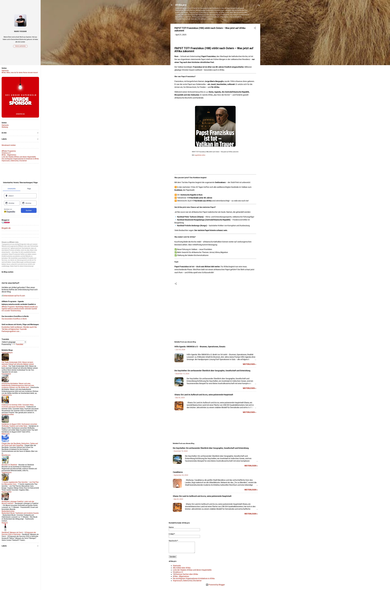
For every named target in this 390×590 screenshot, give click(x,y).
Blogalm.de (6, 228)
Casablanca (178, 472)
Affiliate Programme (9, 151)
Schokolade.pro (7, 353)
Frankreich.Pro (7, 395)
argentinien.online (200, 155)
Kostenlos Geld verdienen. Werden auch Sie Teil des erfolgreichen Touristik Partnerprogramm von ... (19, 329)
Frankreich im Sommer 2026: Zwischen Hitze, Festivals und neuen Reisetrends (18, 406)
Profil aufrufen (20, 46)
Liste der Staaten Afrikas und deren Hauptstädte (192, 570)
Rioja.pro (5, 523)
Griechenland (6, 374)
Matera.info (6, 434)
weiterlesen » (249, 364)
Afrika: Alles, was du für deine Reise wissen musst (20, 72)
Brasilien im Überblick (9, 465)
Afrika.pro (180, 4)
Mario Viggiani (20, 31)
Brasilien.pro (6, 455)
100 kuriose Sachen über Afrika (185, 574)
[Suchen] (259, 5)
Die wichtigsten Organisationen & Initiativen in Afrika (194, 578)
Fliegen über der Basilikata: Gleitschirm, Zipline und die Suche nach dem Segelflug (20, 444)
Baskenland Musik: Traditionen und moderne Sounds (20, 513)
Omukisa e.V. (178, 572)
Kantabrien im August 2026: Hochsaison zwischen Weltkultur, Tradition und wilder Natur (19, 425)
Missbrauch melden (9, 145)
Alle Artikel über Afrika (181, 568)
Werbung (5, 127)
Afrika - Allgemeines (181, 576)
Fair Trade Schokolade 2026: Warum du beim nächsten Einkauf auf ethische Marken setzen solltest (18, 364)
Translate (19, 344)
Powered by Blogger (216, 585)
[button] (255, 28)
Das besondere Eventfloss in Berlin (14, 319)
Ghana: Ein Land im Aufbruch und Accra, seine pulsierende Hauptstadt (203, 395)
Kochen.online (6, 492)
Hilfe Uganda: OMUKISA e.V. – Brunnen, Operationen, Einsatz (199, 346)
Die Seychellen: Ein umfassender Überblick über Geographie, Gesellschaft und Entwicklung (212, 371)
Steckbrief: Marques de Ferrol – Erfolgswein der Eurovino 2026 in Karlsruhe (19, 533)
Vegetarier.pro (7, 472)
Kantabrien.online (8, 414)
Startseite (177, 566)
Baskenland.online (8, 511)
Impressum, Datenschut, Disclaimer (187, 581)
